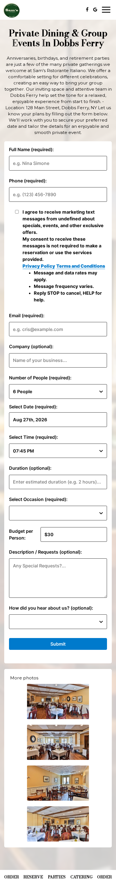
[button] (58, 701)
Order (11, 877)
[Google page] (95, 9)
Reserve (33, 877)
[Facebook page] (87, 9)
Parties (57, 877)
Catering (81, 877)
